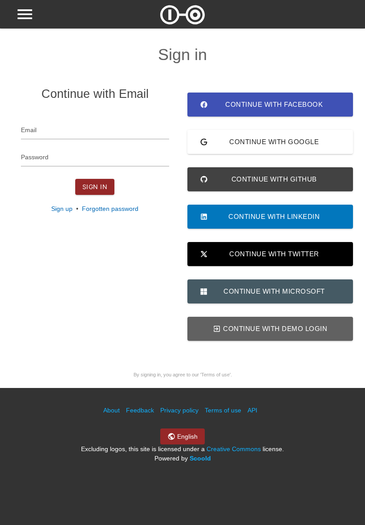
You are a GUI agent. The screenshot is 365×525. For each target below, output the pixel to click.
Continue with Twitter (274, 254)
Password (35, 157)
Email (28, 129)
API (252, 410)
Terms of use (223, 410)
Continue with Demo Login (274, 328)
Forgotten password (110, 208)
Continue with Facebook (274, 104)
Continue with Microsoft (274, 291)
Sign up (62, 208)
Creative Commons (234, 448)
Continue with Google (274, 141)
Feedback (140, 410)
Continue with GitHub (274, 179)
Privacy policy (179, 410)
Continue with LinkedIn (274, 216)
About (111, 410)
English (186, 436)
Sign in (95, 186)
